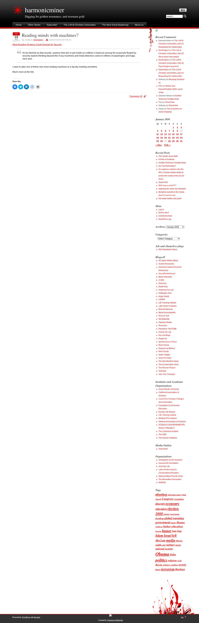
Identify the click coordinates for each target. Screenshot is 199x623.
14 (169, 134)
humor (166, 530)
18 (157, 137)
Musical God (164, 316)
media (170, 540)
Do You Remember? (167, 166)
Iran (174, 531)
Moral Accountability (167, 312)
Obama (162, 554)
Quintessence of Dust (168, 342)
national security (164, 548)
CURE (161, 280)
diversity (160, 504)
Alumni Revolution (166, 264)
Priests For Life (165, 332)
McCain (160, 540)
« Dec (158, 145)
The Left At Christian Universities (80, 25)
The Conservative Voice (169, 364)
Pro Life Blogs (164, 335)
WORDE (162, 482)
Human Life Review (167, 412)
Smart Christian (165, 358)
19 (161, 137)
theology (180, 569)
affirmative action (174, 494)
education (161, 509)
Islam (159, 535)
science (166, 564)
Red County (164, 351)
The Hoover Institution (168, 438)
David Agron (164, 50)
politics (161, 560)
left (174, 535)
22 (173, 137)
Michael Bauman (166, 309)
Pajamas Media (165, 322)
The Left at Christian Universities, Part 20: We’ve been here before (171, 53)
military (170, 545)
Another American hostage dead (172, 163)
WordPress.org (165, 219)
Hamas (181, 522)
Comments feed (165, 216)
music (178, 545)
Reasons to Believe (167, 348)
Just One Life (164, 466)
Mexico (179, 540)
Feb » (167, 145)
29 (173, 141)
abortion (161, 494)
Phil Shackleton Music (168, 249)
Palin (173, 554)
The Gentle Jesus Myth (168, 156)
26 (161, 141)
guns (173, 522)
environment (174, 514)
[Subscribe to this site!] (183, 11)
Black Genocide (165, 277)
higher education (173, 526)
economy (172, 503)
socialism (174, 565)
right (179, 560)
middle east (160, 545)
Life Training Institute (167, 303)
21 (169, 137)
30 (177, 141)
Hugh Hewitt (164, 296)
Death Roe (163, 287)
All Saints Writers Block (168, 260)
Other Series (34, 25)
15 (173, 134)
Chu (160, 86)
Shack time (170, 102)
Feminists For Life (166, 290)
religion (172, 560)
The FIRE (163, 434)
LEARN (162, 299)
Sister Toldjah (164, 355)
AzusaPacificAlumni (167, 273)
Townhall (162, 371)
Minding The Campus (168, 418)
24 (181, 137)
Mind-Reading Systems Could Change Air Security (37, 44)
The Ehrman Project (167, 368)
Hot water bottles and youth (170, 198)
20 (165, 137)
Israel (167, 535)
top (182, 617)
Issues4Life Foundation (168, 463)
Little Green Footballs (168, 306)
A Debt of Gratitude (166, 159)
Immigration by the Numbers (170, 460)
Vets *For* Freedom (167, 374)
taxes (158, 569)
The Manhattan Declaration (170, 479)
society (182, 565)
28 (169, 141)
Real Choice (164, 345)
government (162, 522)
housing (158, 531)
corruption (179, 499)
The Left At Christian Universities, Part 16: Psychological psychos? (171, 63)
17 (181, 134)
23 (177, 137)
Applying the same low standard (172, 189)
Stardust (37, 617)
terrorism (168, 569)
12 (161, 134)
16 (177, 134)
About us (139, 25)
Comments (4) (136, 96)
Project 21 (163, 338)
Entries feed (164, 213)
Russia (158, 564)
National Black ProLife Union (171, 476)
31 (181, 141)
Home (19, 25)
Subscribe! (52, 25)
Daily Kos (163, 283)
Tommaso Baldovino (115, 620)
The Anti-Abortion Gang (168, 361)
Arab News (163, 449)
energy (166, 514)
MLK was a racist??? (167, 185)
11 (157, 134)
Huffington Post (165, 293)
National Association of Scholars (172, 421)
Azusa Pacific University (169, 389)
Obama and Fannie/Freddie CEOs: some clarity (171, 89)
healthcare (159, 526)
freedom (159, 518)
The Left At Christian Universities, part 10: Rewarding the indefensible (171, 43)
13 (165, 134)
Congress (168, 499)
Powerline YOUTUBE (168, 329)
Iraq (179, 531)
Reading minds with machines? (50, 35)
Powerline (163, 325)
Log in (161, 209)
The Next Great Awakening (115, 25)
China (184, 494)
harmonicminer (44, 9)
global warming (174, 518)
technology (38, 40)
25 (157, 141)
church (158, 499)
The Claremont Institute (168, 431)
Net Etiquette (164, 319)
